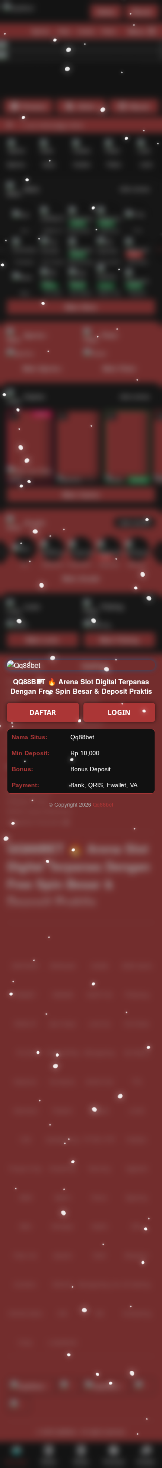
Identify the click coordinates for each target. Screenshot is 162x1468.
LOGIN (119, 712)
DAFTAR (42, 712)
